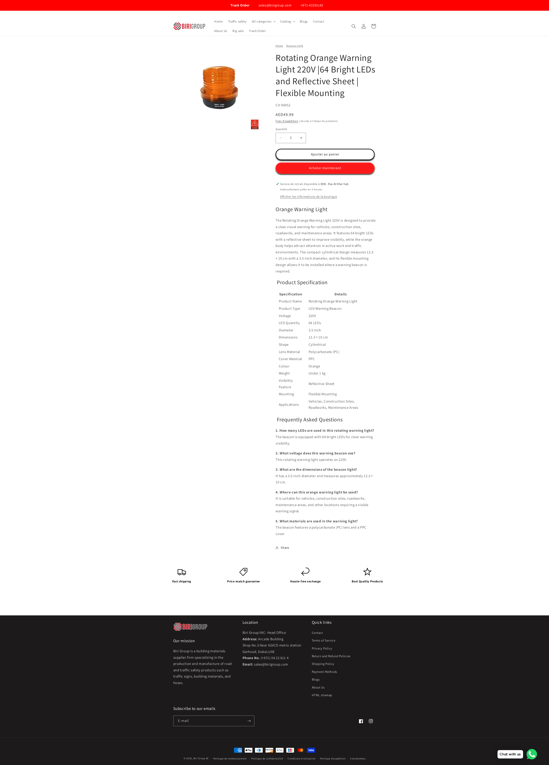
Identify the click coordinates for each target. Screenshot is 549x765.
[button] (263, 21)
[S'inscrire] (249, 720)
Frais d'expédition (287, 121)
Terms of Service (323, 640)
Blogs (316, 679)
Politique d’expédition (333, 758)
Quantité (281, 129)
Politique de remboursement (230, 758)
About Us (318, 687)
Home (279, 46)
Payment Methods (324, 672)
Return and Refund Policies (331, 656)
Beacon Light (294, 46)
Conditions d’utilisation (301, 758)
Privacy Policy (322, 648)
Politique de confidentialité (267, 758)
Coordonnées (357, 758)
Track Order (239, 5)
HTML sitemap (322, 695)
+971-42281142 (311, 5)
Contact (317, 633)
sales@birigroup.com (274, 5)
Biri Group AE (201, 758)
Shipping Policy (323, 664)
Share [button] (285, 548)
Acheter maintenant (325, 168)
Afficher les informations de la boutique (308, 196)
